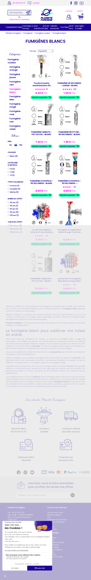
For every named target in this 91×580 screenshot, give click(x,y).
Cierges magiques (54, 27)
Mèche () (14, 192)
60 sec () (14, 212)
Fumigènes (10, 27)
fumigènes (77, 314)
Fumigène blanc (14, 91)
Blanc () (14, 156)
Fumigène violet (14, 127)
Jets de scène (46, 27)
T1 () (12, 172)
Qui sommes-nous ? (55, 512)
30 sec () (14, 202)
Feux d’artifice (38, 27)
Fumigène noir (14, 120)
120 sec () (14, 215)
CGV (49, 517)
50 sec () (14, 209)
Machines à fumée (79, 27)
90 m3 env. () (16, 229)
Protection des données (57, 519)
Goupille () (15, 189)
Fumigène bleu (14, 98)
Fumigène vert (14, 83)
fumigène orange (14, 68)
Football (65, 27)
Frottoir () (14, 185)
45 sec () (14, 205)
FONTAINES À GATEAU (27, 27)
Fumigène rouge (14, 105)
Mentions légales (54, 515)
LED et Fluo (71, 27)
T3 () (12, 175)
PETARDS (18, 27)
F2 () (12, 169)
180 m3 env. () (16, 232)
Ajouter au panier (39, 97)
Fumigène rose (14, 113)
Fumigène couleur (42, 33)
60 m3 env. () (16, 225)
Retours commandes (56, 522)
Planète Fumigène (13, 33)
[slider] (16, 145)
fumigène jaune (14, 76)
